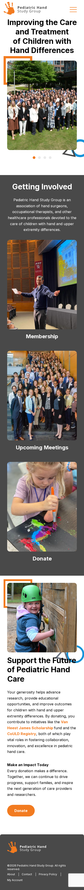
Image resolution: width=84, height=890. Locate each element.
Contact (27, 874)
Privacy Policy (48, 874)
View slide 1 (34, 157)
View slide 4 (50, 157)
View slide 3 (44, 157)
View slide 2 (39, 157)
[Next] (65, 105)
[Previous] (18, 105)
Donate (21, 810)
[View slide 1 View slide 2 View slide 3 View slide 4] (42, 105)
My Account (15, 880)
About (11, 874)
